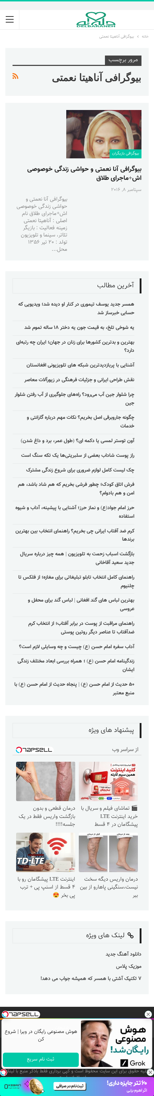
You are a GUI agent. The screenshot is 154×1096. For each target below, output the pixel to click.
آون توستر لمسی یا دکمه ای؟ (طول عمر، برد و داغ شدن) (77, 441)
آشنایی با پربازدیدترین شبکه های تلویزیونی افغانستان (80, 365)
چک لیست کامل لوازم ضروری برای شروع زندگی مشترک (80, 470)
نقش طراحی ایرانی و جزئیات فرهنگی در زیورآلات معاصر (79, 380)
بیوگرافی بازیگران (125, 153)
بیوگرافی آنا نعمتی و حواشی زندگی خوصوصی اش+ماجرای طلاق (84, 173)
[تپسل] (3, 1072)
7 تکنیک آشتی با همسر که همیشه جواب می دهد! (90, 979)
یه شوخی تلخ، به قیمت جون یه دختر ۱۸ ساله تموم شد (79, 328)
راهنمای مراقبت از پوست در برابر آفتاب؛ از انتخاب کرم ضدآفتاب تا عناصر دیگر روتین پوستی (81, 628)
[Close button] (150, 1072)
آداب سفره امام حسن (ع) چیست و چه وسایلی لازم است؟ (76, 647)
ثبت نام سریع (41, 1059)
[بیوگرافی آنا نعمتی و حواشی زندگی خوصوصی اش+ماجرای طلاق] (103, 134)
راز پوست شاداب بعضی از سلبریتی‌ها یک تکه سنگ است (77, 456)
